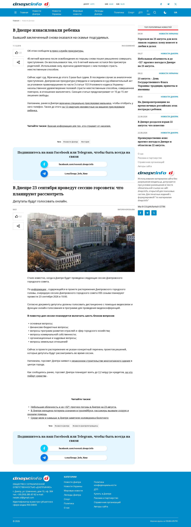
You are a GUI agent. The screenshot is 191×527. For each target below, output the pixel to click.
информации (38, 289)
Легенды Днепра (98, 12)
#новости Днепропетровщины (85, 426)
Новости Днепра (36, 12)
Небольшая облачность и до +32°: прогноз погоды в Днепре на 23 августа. (74, 406)
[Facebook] (161, 4)
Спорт (131, 12)
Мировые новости (78, 12)
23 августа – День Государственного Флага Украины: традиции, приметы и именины (157, 84)
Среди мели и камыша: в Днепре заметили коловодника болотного (69, 417)
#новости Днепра (70, 142)
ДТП (141, 12)
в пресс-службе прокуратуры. (67, 50)
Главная (24, 12)
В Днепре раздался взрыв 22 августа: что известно (155, 123)
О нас (148, 12)
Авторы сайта (145, 166)
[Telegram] (168, 4)
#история (85, 142)
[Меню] (15, 12)
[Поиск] (154, 12)
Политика (119, 12)
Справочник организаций (151, 162)
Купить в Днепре (102, 493)
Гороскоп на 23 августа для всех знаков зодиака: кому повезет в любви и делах (157, 42)
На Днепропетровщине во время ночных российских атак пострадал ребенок (157, 105)
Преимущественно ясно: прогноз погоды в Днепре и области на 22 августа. (155, 141)
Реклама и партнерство (150, 157)
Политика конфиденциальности (105, 484)
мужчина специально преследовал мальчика (85, 103)
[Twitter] (175, 4)
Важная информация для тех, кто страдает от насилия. (79, 125)
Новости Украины (56, 12)
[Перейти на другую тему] (165, 12)
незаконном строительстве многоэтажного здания (101, 360)
